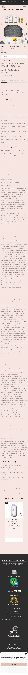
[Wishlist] (21, 516)
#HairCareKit (4, 67)
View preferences (14, 671)
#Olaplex (15, 69)
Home (4, 9)
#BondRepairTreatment (7, 66)
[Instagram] (6, 620)
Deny (14, 668)
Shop (9, 9)
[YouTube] (9, 620)
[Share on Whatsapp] (11, 76)
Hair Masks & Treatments (14, 63)
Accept (14, 664)
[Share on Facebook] (5, 76)
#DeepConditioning (19, 66)
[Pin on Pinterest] (9, 76)
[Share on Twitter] (7, 76)
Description (4, 80)
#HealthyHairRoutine (6, 69)
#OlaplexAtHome (5, 70)
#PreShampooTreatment (16, 70)
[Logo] (3, 6)
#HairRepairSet (12, 67)
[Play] (8, 41)
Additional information (16, 80)
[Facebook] (2, 620)
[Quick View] (21, 513)
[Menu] (24, 6)
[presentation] (14, 527)
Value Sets (24, 63)
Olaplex (7, 72)
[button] (26, 654)
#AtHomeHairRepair (9, 65)
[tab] (4, 81)
